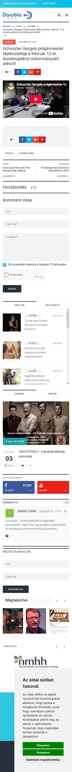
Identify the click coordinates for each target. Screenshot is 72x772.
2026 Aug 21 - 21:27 (50, 511)
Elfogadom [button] (43, 745)
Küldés (12, 289)
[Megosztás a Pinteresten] (37, 72)
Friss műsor (52, 305)
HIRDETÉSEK (49, 3)
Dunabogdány (26, 153)
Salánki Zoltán (26, 511)
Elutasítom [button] (43, 752)
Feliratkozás (15, 589)
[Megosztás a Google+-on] (31, 72)
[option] (36, 434)
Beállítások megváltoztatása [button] (43, 759)
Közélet (9, 42)
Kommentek (10, 502)
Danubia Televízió (17, 15)
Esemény (19, 393)
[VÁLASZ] (65, 511)
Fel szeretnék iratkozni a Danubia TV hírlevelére (37, 264)
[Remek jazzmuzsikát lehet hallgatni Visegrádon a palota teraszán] (59, 621)
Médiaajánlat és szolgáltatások (20, 3)
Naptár (52, 393)
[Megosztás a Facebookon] (17, 72)
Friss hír (19, 305)
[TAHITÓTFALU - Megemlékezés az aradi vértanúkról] (13, 621)
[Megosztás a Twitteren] (24, 72)
